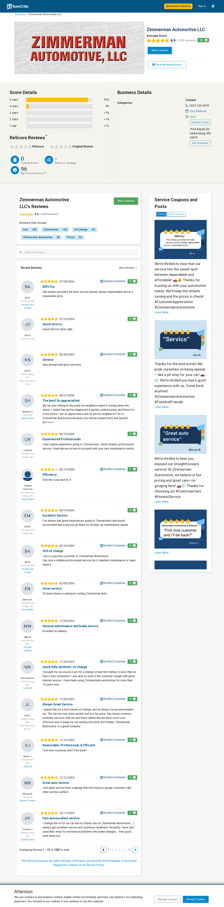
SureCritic (20, 14)
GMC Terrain (28, 418)
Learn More (162, 312)
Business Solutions (180, 6)
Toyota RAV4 (27, 499)
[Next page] (135, 850)
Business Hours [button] (200, 122)
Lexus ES (27, 688)
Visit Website (198, 111)
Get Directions (200, 143)
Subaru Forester (28, 800)
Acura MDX (27, 609)
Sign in (202, 6)
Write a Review (159, 50)
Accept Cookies (196, 899)
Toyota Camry (27, 839)
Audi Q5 (28, 766)
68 (129, 849)
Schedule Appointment (168, 64)
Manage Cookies (167, 899)
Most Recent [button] (127, 267)
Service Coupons (176, 214)
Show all (161, 214)
